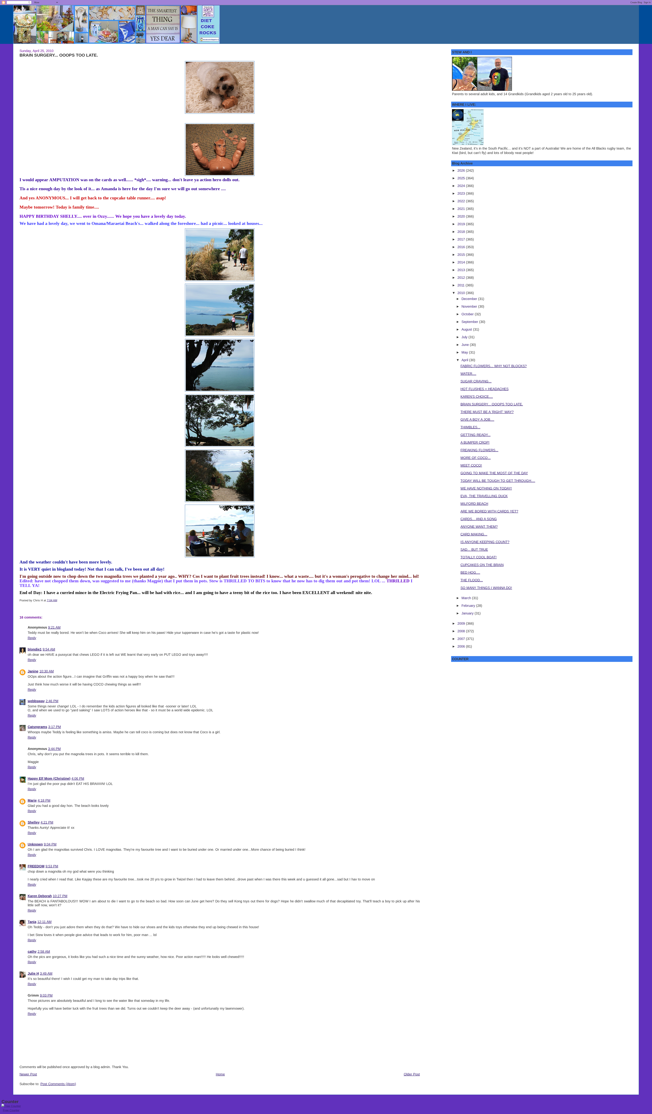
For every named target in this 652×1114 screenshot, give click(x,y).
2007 (461, 639)
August (467, 329)
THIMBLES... (470, 427)
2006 (461, 646)
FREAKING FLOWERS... (479, 450)
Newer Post (28, 1074)
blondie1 (35, 649)
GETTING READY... (475, 435)
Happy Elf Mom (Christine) (49, 778)
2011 (461, 285)
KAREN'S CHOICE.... (476, 396)
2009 (461, 623)
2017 (461, 239)
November (469, 306)
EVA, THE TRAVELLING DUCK (484, 496)
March (466, 598)
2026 (461, 170)
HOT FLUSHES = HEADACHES (484, 389)
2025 (461, 178)
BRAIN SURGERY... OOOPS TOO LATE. (59, 55)
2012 (461, 277)
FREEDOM (36, 866)
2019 (461, 224)
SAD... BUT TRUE (474, 549)
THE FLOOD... (471, 580)
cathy (32, 951)
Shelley (34, 822)
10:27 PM (60, 896)
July (464, 337)
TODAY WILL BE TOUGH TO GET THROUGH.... (497, 481)
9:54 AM (49, 649)
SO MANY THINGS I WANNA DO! (486, 588)
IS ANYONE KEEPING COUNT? (484, 542)
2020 (461, 216)
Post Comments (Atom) (58, 1084)
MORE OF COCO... (475, 458)
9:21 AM (54, 627)
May (465, 352)
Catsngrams (37, 727)
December (469, 299)
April (465, 360)
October (468, 314)
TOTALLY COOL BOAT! (478, 557)
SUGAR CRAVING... (476, 381)
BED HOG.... (470, 572)
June (465, 345)
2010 (461, 293)
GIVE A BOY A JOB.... (477, 419)
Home (220, 1074)
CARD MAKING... (473, 534)
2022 (461, 201)
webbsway (36, 701)
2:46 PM (52, 701)
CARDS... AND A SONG (478, 519)
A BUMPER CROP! (475, 442)
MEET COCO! (471, 465)
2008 (461, 631)
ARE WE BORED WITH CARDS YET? (489, 511)
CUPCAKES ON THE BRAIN (482, 565)
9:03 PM (46, 995)
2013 (461, 270)
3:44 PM (54, 749)
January (468, 613)
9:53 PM (52, 866)
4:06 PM (77, 778)
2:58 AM (44, 951)
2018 (461, 232)
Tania (32, 922)
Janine (33, 671)
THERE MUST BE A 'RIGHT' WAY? (487, 412)
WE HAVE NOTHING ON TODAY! (486, 488)
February (468, 605)
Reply (32, 638)
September (470, 322)
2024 (461, 186)
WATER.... (468, 373)
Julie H (33, 973)
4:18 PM (44, 800)
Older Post (412, 1074)
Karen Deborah (40, 896)
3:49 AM (46, 973)
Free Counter (11, 1110)
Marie (32, 800)
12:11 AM (44, 922)
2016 (461, 247)
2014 (461, 262)
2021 (461, 209)
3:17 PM (54, 727)
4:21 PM (47, 822)
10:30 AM (46, 671)
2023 (461, 193)
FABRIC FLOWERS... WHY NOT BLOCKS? (493, 366)
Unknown (35, 844)
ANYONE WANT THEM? (479, 526)
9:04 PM (50, 844)
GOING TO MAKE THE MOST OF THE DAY (494, 473)
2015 (461, 254)
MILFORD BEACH (474, 503)
